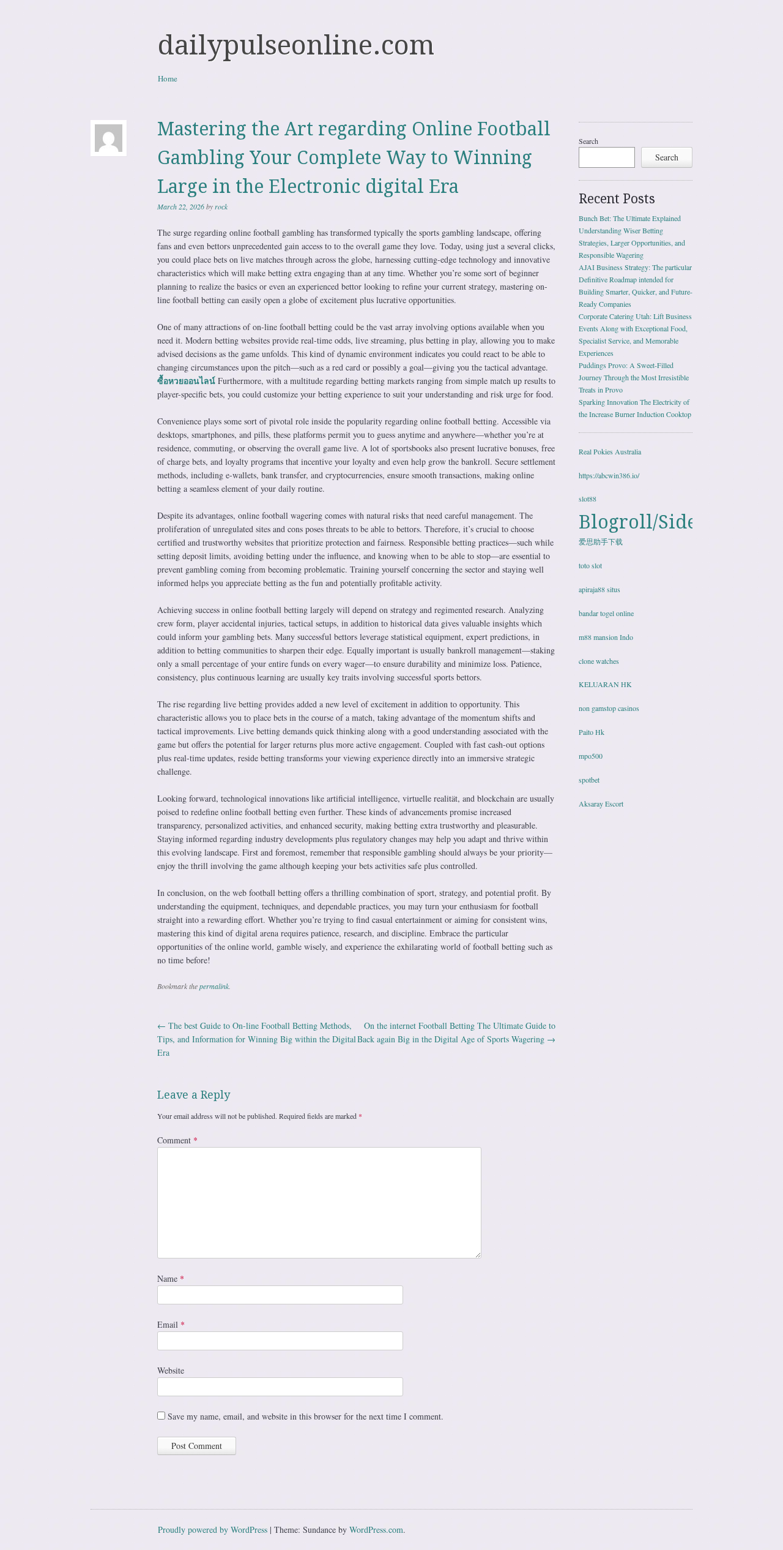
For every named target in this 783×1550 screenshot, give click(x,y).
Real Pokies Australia (610, 451)
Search (588, 141)
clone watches (599, 661)
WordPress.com (376, 1529)
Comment (177, 1140)
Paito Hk (591, 732)
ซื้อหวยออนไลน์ (186, 380)
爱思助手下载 (601, 541)
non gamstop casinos (609, 708)
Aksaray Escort (601, 803)
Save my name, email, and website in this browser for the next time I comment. (305, 1416)
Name (170, 1278)
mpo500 (591, 756)
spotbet (589, 779)
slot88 (587, 498)
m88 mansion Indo (606, 637)
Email (171, 1324)
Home (167, 78)
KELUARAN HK (605, 684)
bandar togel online (606, 613)
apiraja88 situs (599, 589)
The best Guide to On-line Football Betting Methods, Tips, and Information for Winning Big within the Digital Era (256, 1039)
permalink (214, 986)
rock (221, 206)
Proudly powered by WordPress (212, 1529)
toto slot (590, 565)
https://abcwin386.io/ (609, 475)
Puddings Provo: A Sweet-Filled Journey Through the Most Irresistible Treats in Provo (634, 377)
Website (170, 1370)
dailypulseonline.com (296, 45)
